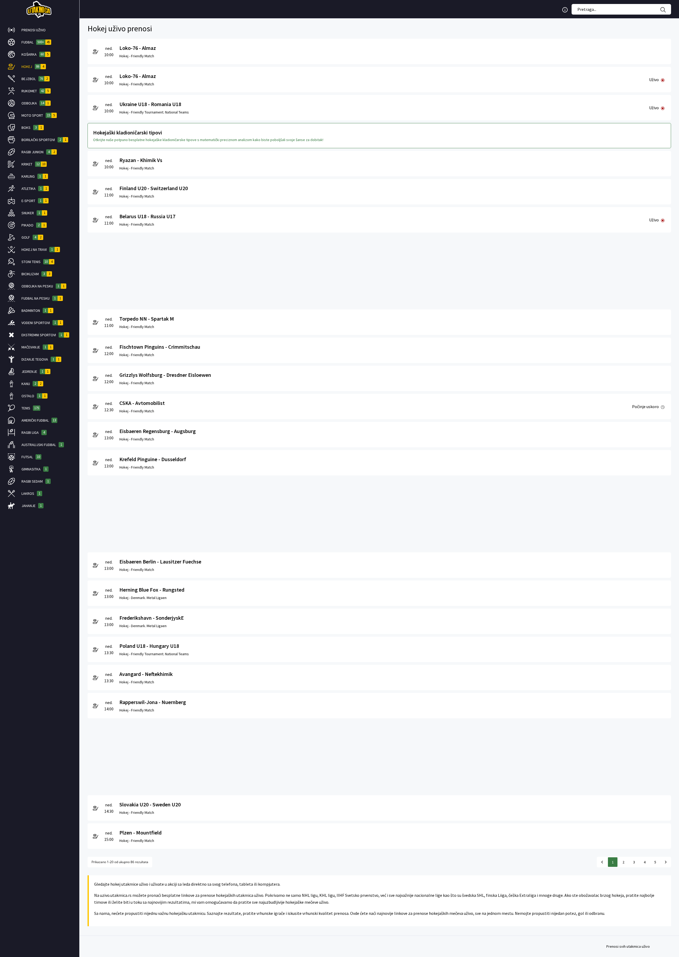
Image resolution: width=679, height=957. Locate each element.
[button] (39, 30)
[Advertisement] (247, 270)
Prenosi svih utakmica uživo (628, 946)
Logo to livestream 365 (39, 9)
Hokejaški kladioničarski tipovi (127, 132)
